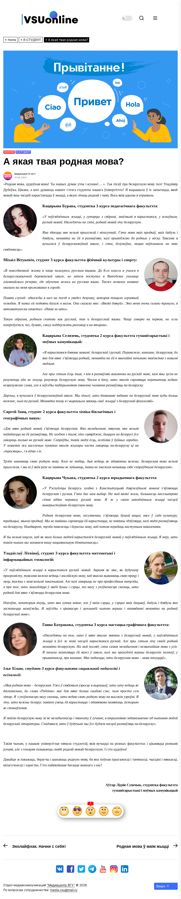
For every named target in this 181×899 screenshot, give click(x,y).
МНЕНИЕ (9, 152)
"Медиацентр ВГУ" (61, 885)
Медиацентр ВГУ (25, 174)
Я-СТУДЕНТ (23, 152)
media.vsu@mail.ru (63, 890)
